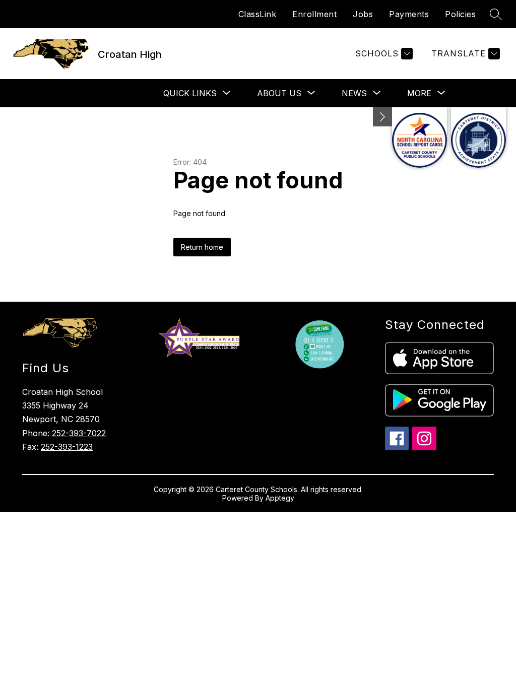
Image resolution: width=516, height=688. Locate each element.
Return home (202, 247)
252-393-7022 (79, 433)
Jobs (363, 14)
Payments (409, 14)
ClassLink (257, 14)
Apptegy (280, 498)
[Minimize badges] (382, 116)
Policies (460, 14)
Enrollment (314, 14)
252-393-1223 (67, 447)
